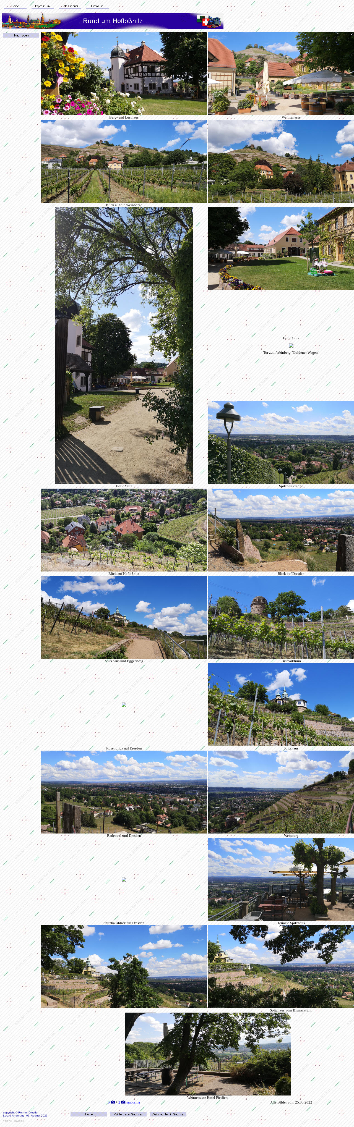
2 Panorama (129, 1102)
